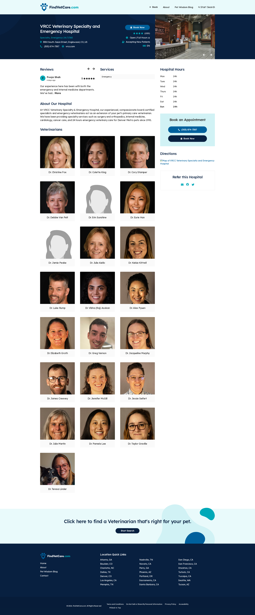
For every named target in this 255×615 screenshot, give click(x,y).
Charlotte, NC (107, 568)
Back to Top (116, 608)
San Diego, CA (185, 559)
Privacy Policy (170, 604)
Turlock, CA (184, 572)
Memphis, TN (106, 584)
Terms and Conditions (115, 604)
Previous (204, 55)
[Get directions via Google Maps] (187, 162)
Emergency (106, 77)
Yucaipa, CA (184, 576)
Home (43, 563)
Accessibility (183, 604)
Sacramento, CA (147, 580)
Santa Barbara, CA (149, 584)
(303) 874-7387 (51, 46)
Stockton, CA (185, 568)
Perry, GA (144, 568)
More (58, 93)
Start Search (207, 7)
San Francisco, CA (187, 563)
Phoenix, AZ (145, 572)
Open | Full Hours (138, 37)
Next (211, 55)
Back (155, 7)
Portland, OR (145, 576)
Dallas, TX (105, 572)
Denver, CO (106, 576)
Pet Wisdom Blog (184, 7)
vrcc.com (70, 46)
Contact (44, 575)
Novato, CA (145, 563)
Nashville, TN (146, 559)
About (166, 7)
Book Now (138, 27)
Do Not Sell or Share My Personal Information (144, 604)
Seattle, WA (184, 580)
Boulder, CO (106, 563)
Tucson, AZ (183, 584)
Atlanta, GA (106, 559)
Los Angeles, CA (108, 580)
